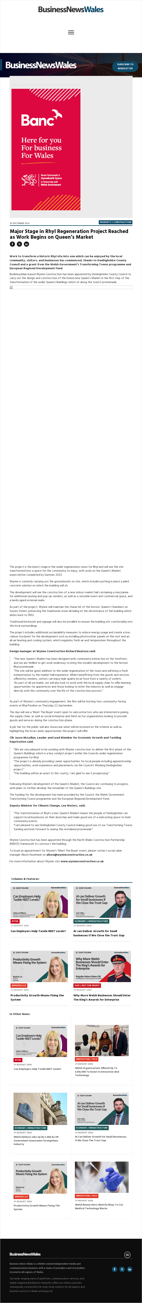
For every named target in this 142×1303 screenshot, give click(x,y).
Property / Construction (115, 222)
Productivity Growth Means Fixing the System (39, 980)
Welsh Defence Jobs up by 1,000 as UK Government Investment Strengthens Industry (40, 1119)
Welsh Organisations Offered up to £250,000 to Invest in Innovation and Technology (101, 1051)
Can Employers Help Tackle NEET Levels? (39, 915)
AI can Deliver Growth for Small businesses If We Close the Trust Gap (102, 915)
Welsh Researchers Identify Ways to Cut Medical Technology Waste (101, 1186)
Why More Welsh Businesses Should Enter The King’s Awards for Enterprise (102, 980)
